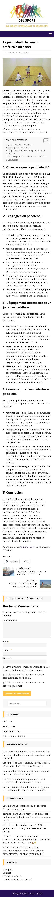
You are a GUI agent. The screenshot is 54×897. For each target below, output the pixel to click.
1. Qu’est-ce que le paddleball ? (20, 144)
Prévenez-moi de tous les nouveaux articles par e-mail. (23, 684)
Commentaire (10, 620)
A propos (7, 869)
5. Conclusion (12, 159)
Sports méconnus (12, 731)
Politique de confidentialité (17, 879)
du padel (26, 109)
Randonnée (9, 726)
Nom (5, 641)
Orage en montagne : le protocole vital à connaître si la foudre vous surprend (24, 780)
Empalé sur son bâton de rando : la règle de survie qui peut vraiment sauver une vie (26, 788)
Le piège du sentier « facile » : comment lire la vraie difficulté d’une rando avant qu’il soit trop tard (27, 755)
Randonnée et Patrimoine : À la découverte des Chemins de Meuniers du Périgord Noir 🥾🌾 (26, 839)
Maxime (25, 52)
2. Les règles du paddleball (18, 147)
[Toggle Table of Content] (44, 140)
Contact (7, 873)
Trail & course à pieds (14, 736)
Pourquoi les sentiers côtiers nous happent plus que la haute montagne (26, 772)
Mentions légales (12, 876)
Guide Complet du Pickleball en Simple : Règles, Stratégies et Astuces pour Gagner (27, 817)
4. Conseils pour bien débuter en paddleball (26, 156)
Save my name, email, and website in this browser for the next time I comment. (26, 668)
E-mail (7, 650)
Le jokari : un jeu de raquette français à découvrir (24, 807)
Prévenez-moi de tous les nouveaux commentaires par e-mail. (23, 676)
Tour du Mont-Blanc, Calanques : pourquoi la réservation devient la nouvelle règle (26, 764)
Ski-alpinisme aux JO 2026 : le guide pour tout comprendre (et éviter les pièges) (24, 828)
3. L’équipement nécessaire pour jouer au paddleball (25, 152)
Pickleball (8, 721)
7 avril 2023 (11, 52)
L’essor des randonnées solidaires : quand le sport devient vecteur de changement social (23, 851)
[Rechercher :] (27, 703)
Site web (7, 658)
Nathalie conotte (11, 847)
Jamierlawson (27, 547)
